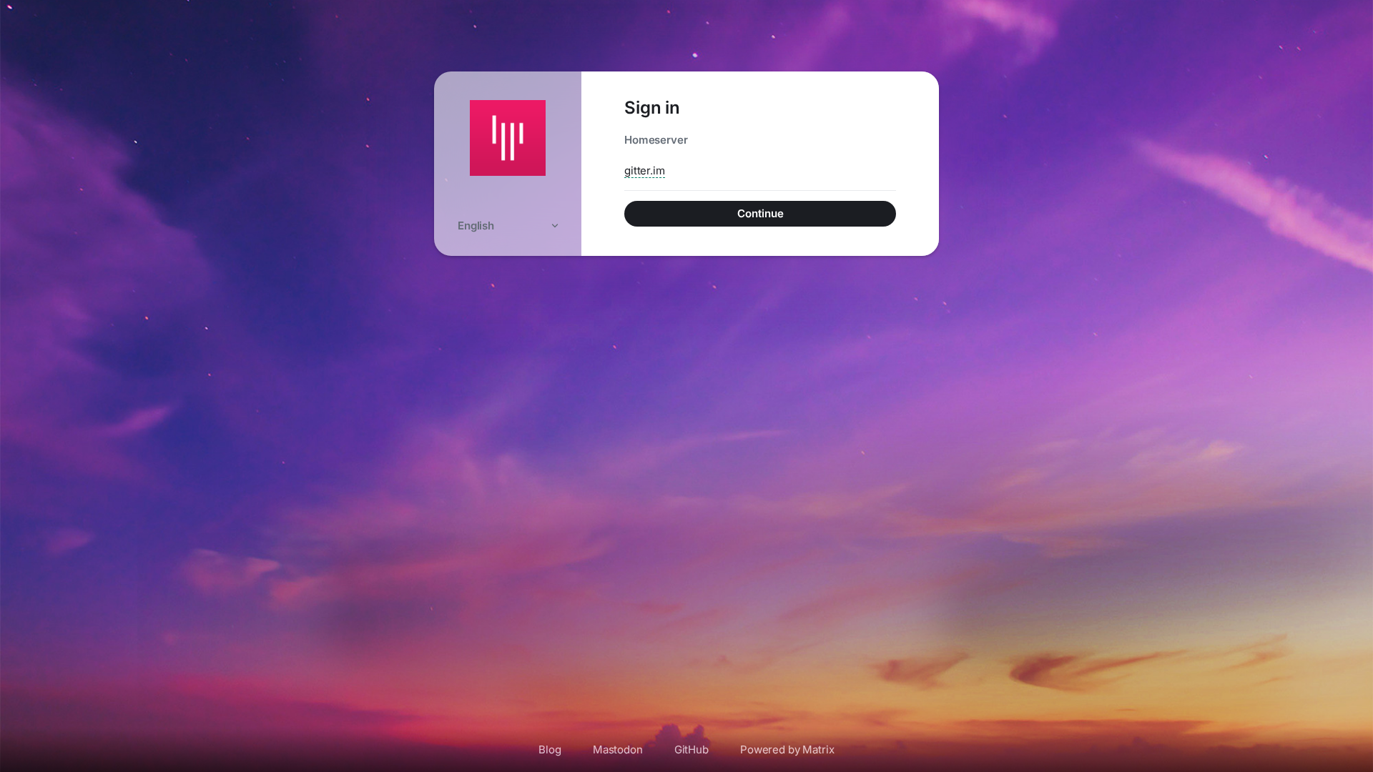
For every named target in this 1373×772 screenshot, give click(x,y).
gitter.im (644, 170)
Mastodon (618, 749)
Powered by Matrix (787, 749)
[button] (508, 225)
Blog (549, 749)
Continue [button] (760, 213)
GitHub (691, 749)
